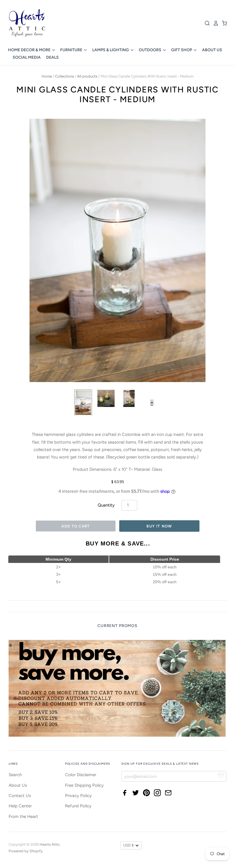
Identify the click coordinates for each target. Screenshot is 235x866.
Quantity (106, 505)
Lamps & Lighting (111, 50)
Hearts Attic (50, 844)
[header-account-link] (214, 23)
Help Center (20, 805)
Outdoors (150, 50)
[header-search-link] (205, 23)
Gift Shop (182, 50)
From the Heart (23, 816)
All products (87, 76)
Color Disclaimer (80, 774)
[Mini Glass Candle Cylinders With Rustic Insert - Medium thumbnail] (83, 403)
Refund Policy (78, 805)
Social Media (27, 57)
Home (47, 76)
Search (15, 774)
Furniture (71, 50)
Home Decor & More (29, 50)
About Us (212, 50)
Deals (52, 57)
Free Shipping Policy (84, 785)
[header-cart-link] (223, 23)
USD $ (128, 845)
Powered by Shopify (26, 851)
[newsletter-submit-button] (221, 776)
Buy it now (159, 526)
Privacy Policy (78, 795)
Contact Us (20, 795)
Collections (64, 76)
